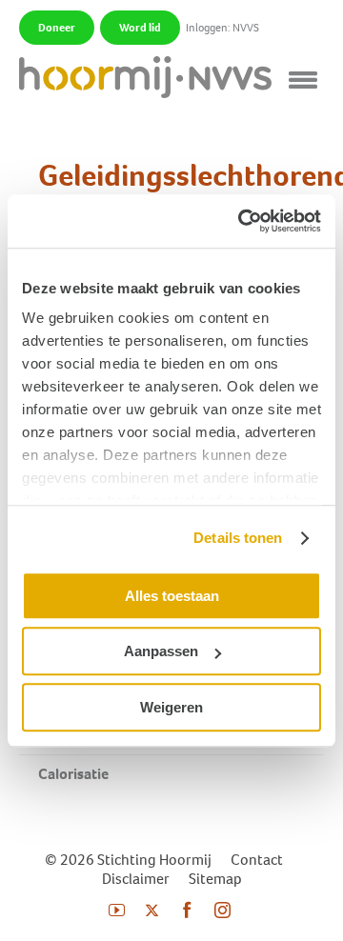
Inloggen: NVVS (222, 27)
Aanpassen (161, 651)
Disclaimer (136, 879)
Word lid (140, 27)
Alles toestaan (172, 596)
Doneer (56, 27)
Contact (257, 860)
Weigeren (171, 707)
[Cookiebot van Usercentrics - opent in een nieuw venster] (242, 221)
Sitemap (215, 879)
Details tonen (237, 538)
